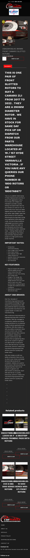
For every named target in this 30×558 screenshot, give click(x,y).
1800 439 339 (18, 1)
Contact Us (5, 543)
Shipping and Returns (8, 539)
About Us (4, 528)
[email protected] (5, 552)
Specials (4, 532)
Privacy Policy (6, 536)
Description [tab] (7, 66)
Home (3, 525)
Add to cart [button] (11, 456)
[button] (25, 23)
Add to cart (15, 58)
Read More (8, 451)
